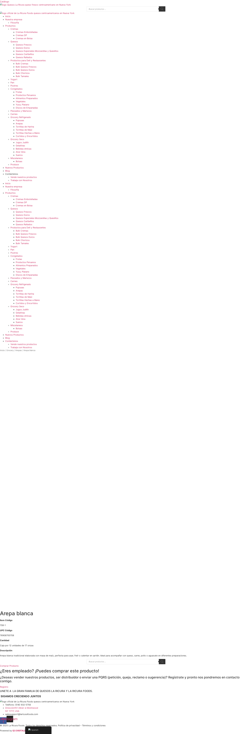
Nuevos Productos (14, 167)
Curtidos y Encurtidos (27, 136)
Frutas (19, 92)
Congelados (16, 88)
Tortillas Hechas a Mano (28, 133)
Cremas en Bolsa (24, 38)
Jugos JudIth (22, 142)
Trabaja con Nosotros (21, 180)
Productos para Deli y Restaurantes (28, 60)
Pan (12, 82)
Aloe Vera (20, 152)
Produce (14, 164)
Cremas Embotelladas (27, 32)
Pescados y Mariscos (21, 111)
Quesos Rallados (24, 57)
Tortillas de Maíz (24, 129)
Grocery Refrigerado (20, 117)
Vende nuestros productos (23, 177)
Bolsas (19, 161)
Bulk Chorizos (23, 73)
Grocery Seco (17, 139)
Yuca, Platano (22, 104)
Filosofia (14, 22)
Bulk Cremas (22, 63)
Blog (7, 170)
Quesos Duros (23, 48)
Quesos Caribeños (25, 54)
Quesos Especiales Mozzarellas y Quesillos (37, 51)
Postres (14, 85)
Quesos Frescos (24, 44)
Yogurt (13, 79)
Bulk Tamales (22, 76)
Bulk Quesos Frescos (26, 66)
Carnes (13, 114)
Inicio (7, 16)
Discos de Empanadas (27, 107)
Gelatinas (20, 145)
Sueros (19, 155)
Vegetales (20, 101)
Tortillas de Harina (25, 126)
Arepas (19, 123)
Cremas (14, 29)
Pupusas (20, 120)
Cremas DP (21, 35)
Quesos (14, 41)
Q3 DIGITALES (19, 730)
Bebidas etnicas (23, 148)
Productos (10, 25)
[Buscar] (162, 9)
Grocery (10, 350)
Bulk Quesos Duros (25, 70)
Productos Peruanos (26, 95)
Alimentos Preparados (27, 98)
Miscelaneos (16, 158)
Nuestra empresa (13, 19)
